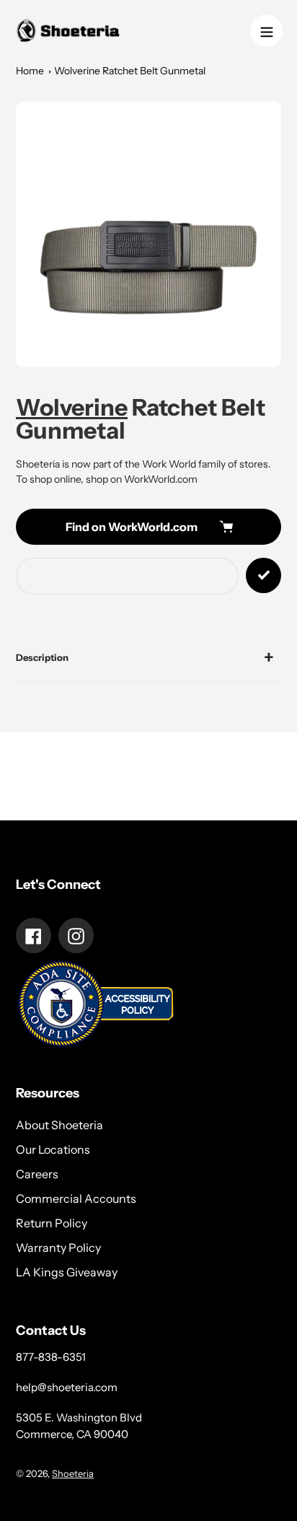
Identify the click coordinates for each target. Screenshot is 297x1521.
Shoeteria (73, 1473)
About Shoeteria (59, 1125)
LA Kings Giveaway (67, 1272)
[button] (148, 234)
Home (30, 70)
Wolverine (72, 407)
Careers (37, 1174)
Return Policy (51, 1223)
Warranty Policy (58, 1247)
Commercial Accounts (76, 1198)
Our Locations (53, 1149)
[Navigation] (266, 30)
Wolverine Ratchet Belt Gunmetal (129, 70)
